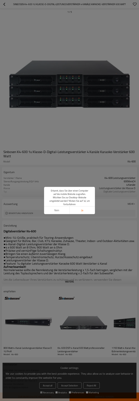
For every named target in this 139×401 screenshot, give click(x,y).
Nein (56, 210)
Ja (82, 210)
